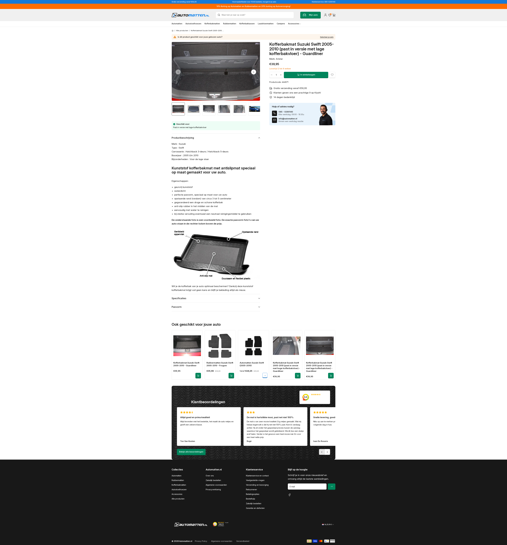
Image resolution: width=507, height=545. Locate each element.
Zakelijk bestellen (213, 480)
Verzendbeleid (242, 541)
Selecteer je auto (327, 37)
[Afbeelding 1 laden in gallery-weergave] (178, 109)
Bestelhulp (250, 499)
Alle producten (178, 499)
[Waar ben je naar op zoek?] (219, 15)
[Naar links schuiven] (178, 71)
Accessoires (177, 494)
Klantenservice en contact (257, 475)
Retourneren (251, 489)
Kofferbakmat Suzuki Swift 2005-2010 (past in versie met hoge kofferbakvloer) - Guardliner (286, 366)
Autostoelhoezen (179, 489)
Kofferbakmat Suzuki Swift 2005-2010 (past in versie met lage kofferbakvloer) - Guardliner (319, 366)
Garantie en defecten (255, 508)
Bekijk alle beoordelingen (191, 451)
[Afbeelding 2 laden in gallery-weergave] (193, 109)
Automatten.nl (185, 541)
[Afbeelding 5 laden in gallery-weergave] (239, 109)
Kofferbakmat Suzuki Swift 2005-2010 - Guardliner (186, 364)
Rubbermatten (178, 480)
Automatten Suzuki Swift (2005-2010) (252, 364)
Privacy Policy (201, 541)
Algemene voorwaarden (216, 485)
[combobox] (255, 15)
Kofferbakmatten (179, 485)
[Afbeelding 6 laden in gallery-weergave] (254, 109)
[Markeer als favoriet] (332, 75)
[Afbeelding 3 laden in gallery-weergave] (208, 109)
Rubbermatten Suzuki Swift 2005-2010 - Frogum (219, 364)
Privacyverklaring (213, 489)
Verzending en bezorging (257, 485)
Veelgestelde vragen (255, 480)
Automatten (176, 475)
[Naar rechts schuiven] (253, 71)
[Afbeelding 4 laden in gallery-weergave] (224, 109)
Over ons (210, 475)
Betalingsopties (252, 494)
